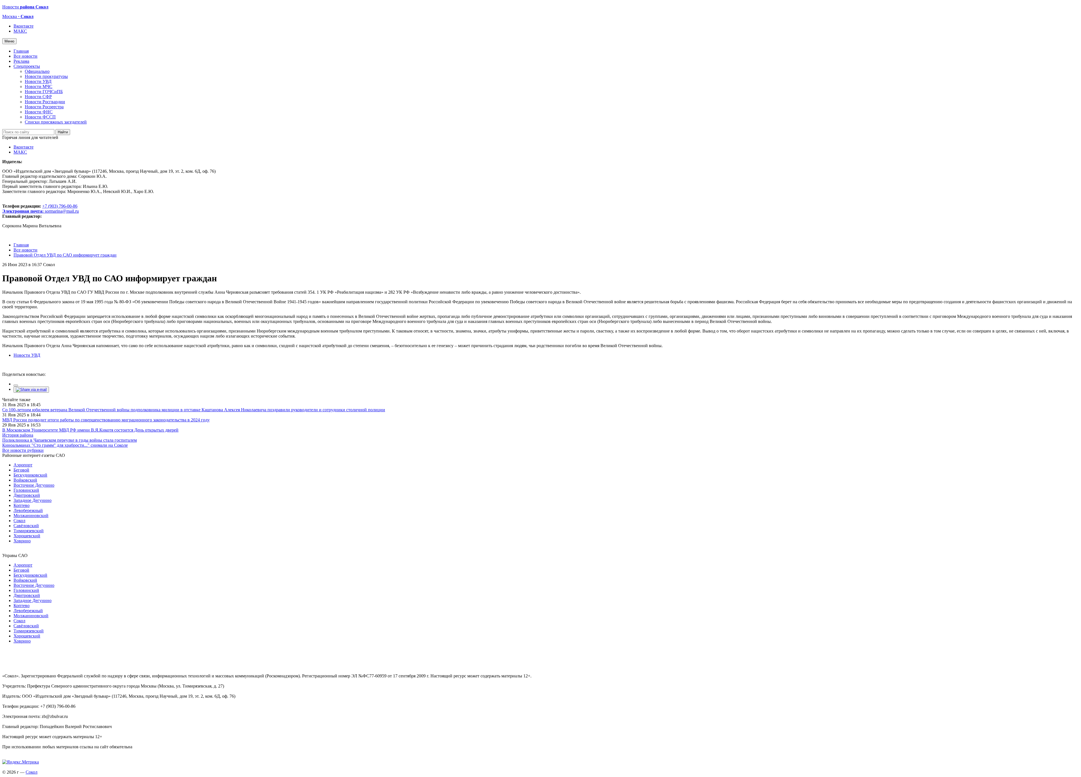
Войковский (25, 480)
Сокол (19, 520)
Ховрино (22, 540)
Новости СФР (38, 96)
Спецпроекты (27, 66)
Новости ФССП (40, 116)
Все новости (25, 56)
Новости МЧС (38, 86)
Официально (37, 71)
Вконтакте (23, 26)
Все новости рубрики (23, 450)
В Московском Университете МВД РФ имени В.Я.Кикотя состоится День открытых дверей (90, 430)
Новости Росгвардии (45, 101)
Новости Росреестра (44, 106)
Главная (21, 51)
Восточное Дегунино (34, 485)
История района (17, 435)
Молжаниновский (31, 515)
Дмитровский (27, 495)
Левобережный (28, 510)
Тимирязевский (29, 530)
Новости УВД (38, 81)
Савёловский (26, 525)
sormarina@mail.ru (62, 211)
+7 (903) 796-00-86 (39, 209)
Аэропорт (23, 464)
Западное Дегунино (33, 500)
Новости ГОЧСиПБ (44, 91)
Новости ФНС (39, 111)
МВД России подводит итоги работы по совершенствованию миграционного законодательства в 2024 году (106, 419)
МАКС (20, 31)
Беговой (21, 470)
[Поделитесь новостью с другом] (31, 389)
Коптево (22, 505)
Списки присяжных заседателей (56, 122)
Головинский (26, 490)
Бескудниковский (30, 475)
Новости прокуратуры (46, 76)
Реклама (21, 61)
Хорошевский (27, 535)
